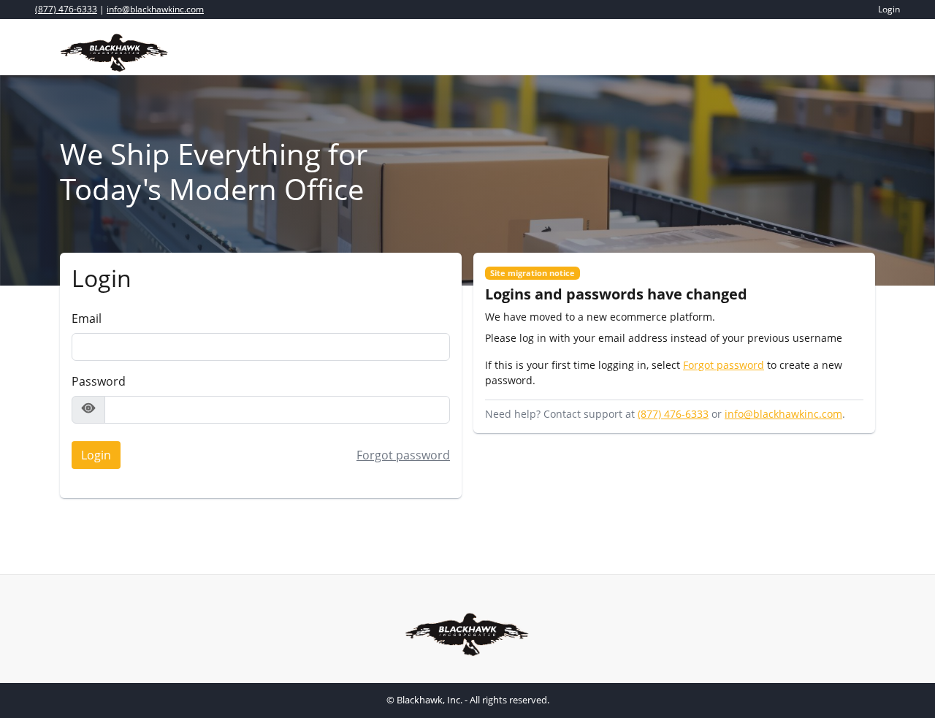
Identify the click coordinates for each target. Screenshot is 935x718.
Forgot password (403, 455)
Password (99, 381)
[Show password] (88, 410)
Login (91, 452)
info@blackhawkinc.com (155, 9)
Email (87, 318)
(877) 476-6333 (66, 9)
